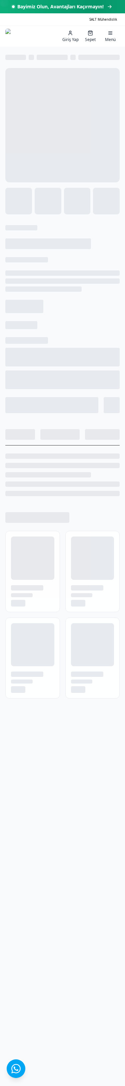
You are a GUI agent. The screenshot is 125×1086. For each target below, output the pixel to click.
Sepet (90, 39)
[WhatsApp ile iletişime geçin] (16, 1068)
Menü (110, 39)
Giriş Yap (70, 39)
